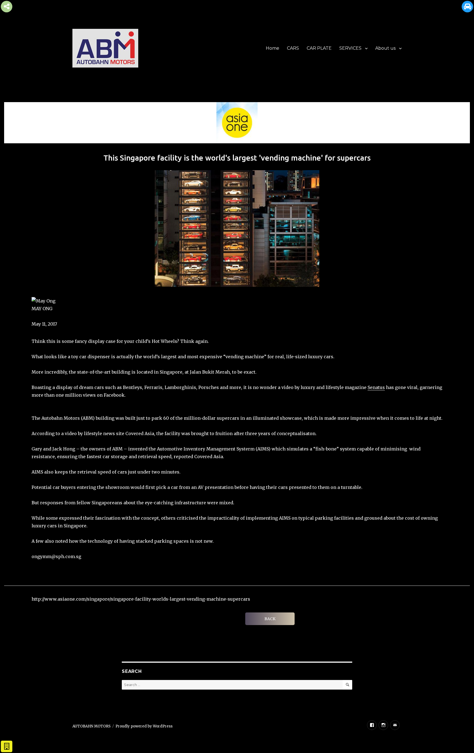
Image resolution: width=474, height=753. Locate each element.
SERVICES (350, 48)
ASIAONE (41, 316)
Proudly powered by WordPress (144, 726)
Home (272, 48)
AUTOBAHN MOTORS (91, 726)
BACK (269, 618)
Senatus (376, 387)
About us (385, 48)
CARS (293, 48)
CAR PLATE (319, 48)
